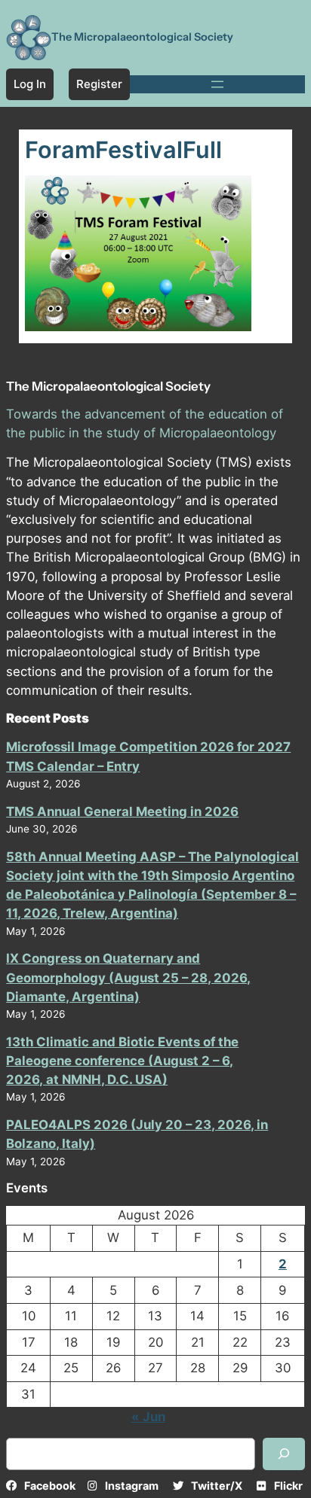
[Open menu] (217, 84)
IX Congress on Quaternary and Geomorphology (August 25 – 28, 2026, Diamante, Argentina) (128, 977)
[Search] (284, 1454)
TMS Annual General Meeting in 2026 (122, 811)
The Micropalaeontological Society (142, 37)
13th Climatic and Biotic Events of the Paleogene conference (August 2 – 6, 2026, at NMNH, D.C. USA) (122, 1060)
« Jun (148, 1416)
